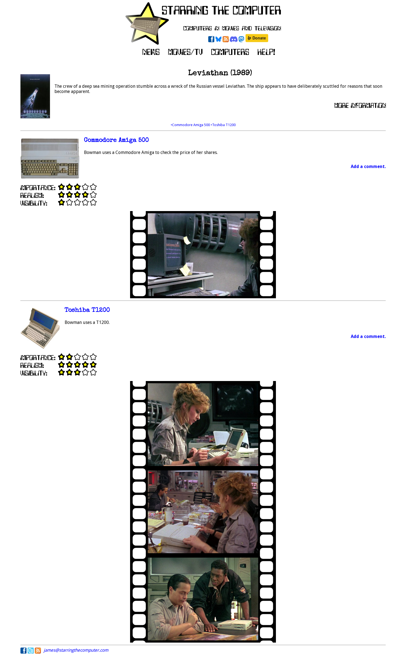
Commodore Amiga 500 (116, 140)
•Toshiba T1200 (223, 125)
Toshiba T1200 (87, 310)
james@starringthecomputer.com (76, 650)
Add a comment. (368, 166)
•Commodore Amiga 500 (191, 125)
